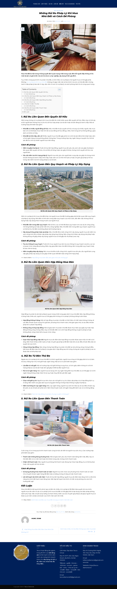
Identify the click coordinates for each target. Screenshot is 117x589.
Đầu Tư (61, 4)
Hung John (66, 21)
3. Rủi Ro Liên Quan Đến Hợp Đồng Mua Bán (37, 100)
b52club (63, 565)
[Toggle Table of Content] (58, 89)
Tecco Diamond (70, 4)
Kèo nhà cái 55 (41, 568)
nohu (65, 567)
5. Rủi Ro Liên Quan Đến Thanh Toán (35, 108)
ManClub (40, 574)
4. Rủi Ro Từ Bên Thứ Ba (31, 104)
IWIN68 (52, 581)
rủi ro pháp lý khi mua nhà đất (36, 82)
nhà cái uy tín (72, 567)
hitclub (74, 563)
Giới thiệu (44, 4)
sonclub (85, 562)
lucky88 (73, 570)
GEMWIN (40, 572)
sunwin (69, 565)
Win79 (50, 568)
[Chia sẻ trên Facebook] (52, 505)
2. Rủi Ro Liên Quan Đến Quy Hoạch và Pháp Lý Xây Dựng (41, 96)
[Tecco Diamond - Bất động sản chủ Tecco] (22, 4)
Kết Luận (26, 112)
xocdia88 (69, 572)
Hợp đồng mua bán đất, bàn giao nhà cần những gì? (50, 257)
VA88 (52, 572)
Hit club (49, 570)
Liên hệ (56, 4)
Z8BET (45, 576)
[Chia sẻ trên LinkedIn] (64, 505)
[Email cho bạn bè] (58, 505)
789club (46, 581)
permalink (77, 512)
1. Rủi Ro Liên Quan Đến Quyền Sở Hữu (35, 92)
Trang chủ (36, 4)
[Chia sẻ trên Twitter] (55, 505)
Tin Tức (78, 4)
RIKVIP (47, 572)
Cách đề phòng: (30, 94)
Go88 (43, 570)
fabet (67, 570)
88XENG (47, 574)
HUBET (39, 576)
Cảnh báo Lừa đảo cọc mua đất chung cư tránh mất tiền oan (52, 500)
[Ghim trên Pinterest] (61, 505)
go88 (68, 563)
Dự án (50, 4)
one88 (62, 570)
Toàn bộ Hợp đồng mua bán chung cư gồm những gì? (50, 394)
